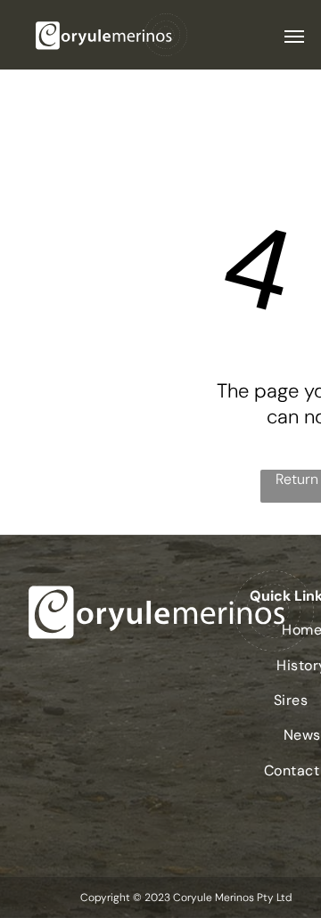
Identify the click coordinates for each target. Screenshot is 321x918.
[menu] (294, 36)
